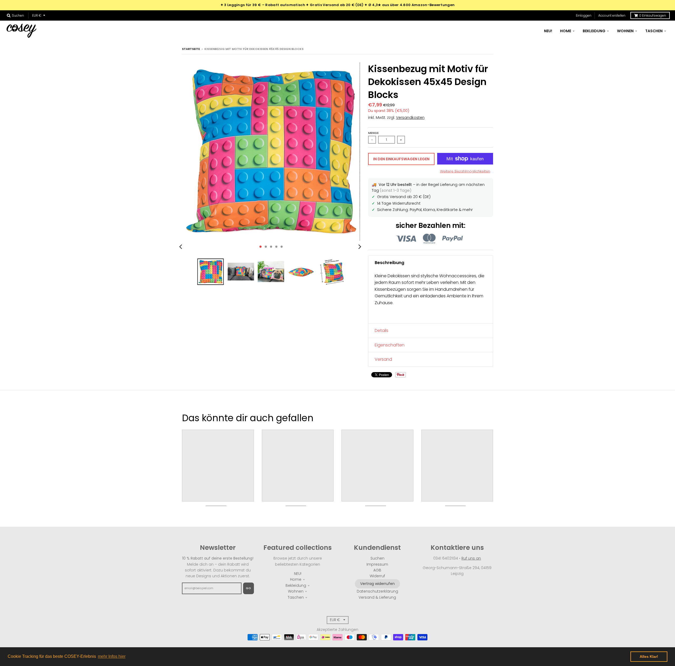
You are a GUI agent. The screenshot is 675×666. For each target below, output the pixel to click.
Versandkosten (410, 117)
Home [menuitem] (565, 31)
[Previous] (181, 246)
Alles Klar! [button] (649, 656)
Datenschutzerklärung (377, 591)
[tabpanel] (430, 296)
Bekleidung (296, 585)
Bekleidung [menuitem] (594, 31)
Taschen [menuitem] (654, 31)
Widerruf (377, 576)
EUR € (36, 15)
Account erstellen (611, 15)
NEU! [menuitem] (548, 31)
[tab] (430, 263)
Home (295, 579)
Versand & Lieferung (377, 597)
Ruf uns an (471, 558)
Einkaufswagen (652, 15)
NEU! (297, 573)
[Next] (359, 246)
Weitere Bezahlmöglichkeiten (465, 171)
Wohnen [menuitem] (625, 31)
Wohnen (295, 591)
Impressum (377, 564)
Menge (373, 133)
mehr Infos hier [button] (112, 656)
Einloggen (583, 15)
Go (248, 588)
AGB (377, 570)
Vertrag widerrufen (377, 583)
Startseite (191, 49)
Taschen (296, 597)
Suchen (377, 558)
